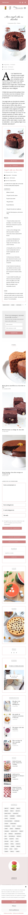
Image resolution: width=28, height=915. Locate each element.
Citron (6, 823)
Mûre (6, 838)
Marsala (10, 833)
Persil (12, 843)
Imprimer (14, 160)
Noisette (12, 838)
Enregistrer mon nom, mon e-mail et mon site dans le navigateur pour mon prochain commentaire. (14, 522)
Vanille (12, 851)
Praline (18, 846)
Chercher (14, 557)
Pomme (12, 846)
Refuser (14, 906)
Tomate (6, 851)
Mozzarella (11, 836)
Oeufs (17, 841)
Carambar (12, 816)
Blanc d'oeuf (6, 304)
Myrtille (19, 836)
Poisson (7, 846)
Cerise (6, 818)
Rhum (6, 848)
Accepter (14, 901)
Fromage (7, 831)
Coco (13, 826)
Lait (5, 833)
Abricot (6, 808)
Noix (17, 838)
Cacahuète (15, 813)
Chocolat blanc (8, 821)
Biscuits (18, 810)
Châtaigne (17, 821)
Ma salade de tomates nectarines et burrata (18, 716)
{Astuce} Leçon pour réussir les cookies (17, 763)
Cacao (12, 304)
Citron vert (13, 823)
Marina (18, 23)
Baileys (18, 808)
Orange (6, 843)
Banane (6, 810)
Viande (17, 851)
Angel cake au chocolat (13, 170)
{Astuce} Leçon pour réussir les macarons (17, 789)
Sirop (16, 848)
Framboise (17, 828)
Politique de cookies (8, 913)
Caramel (19, 816)
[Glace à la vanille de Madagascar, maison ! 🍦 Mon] (14, 680)
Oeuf (12, 841)
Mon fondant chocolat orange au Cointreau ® (12, 473)
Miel (6, 836)
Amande (12, 808)
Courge (19, 826)
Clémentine (7, 826)
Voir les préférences (14, 910)
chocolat (4, 124)
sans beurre (11, 124)
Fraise (11, 828)
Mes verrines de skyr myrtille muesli (17, 742)
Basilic (11, 810)
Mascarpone (18, 833)
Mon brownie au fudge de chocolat (13, 429)
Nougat (6, 841)
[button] (26, 886)
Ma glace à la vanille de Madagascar (16, 703)
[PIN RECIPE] (14, 165)
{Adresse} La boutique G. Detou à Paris (18, 776)
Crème (6, 828)
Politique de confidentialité (18, 913)
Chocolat (19, 304)
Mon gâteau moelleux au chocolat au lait (13, 386)
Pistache (18, 843)
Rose (11, 848)
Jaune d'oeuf (14, 831)
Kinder (21, 831)
